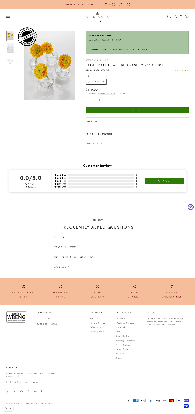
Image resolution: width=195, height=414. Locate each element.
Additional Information (99, 134)
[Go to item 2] (10, 48)
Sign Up (150, 312)
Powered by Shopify (43, 403)
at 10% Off (88, 4)
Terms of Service (97, 323)
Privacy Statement (124, 345)
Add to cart (137, 110)
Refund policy (96, 327)
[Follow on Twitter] (14, 391)
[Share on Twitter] (97, 143)
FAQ (118, 331)
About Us (94, 318)
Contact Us (121, 318)
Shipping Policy (97, 331)
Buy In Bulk (121, 327)
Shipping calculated (106, 93)
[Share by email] (105, 143)
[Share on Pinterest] (101, 143)
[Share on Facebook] (94, 143)
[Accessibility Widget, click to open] (191, 207)
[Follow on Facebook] (7, 391)
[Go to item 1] (10, 36)
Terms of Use (122, 349)
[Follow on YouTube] (35, 391)
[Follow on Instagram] (21, 391)
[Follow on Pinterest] (28, 391)
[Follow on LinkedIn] (42, 391)
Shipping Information (125, 340)
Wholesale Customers (126, 323)
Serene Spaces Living (97, 60)
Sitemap (119, 358)
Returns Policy (122, 336)
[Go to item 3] (10, 60)
